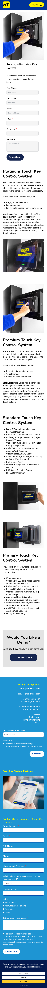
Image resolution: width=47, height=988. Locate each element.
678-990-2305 (33, 709)
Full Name (8, 846)
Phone (6, 856)
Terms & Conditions (31, 720)
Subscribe (7, 740)
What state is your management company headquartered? (22, 877)
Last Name (11, 98)
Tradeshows (34, 717)
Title (9, 118)
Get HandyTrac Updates (14, 730)
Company (11, 129)
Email (9, 108)
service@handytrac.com (29, 694)
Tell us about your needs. (14, 918)
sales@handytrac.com (30, 688)
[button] (36, 5)
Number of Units (10, 889)
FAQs (37, 722)
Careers (36, 714)
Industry (7, 899)
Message (11, 139)
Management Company (13, 866)
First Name (12, 88)
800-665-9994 (33, 706)
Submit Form (15, 157)
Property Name (10, 826)
